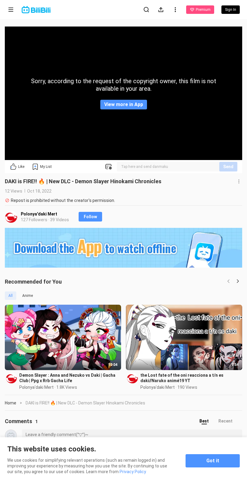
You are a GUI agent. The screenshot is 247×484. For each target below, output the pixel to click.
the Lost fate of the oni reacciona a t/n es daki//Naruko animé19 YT (182, 378)
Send (228, 166)
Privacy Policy (133, 471)
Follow (90, 216)
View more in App (123, 104)
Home (10, 403)
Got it (212, 461)
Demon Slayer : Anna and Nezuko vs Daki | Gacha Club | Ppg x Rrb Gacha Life (67, 378)
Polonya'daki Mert (39, 214)
